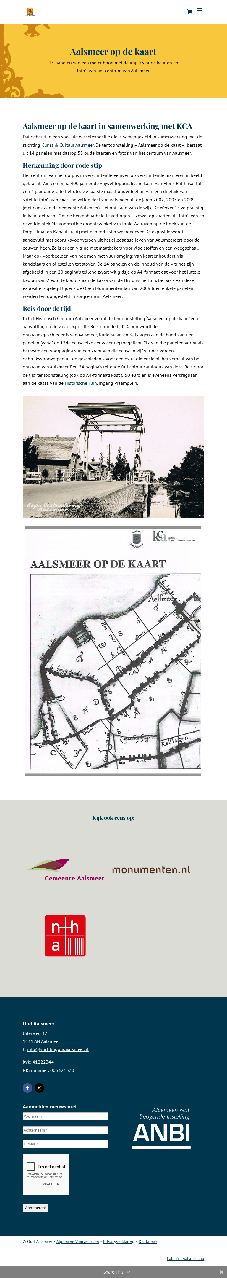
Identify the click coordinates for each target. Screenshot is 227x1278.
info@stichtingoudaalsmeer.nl (58, 1049)
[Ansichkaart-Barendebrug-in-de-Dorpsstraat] (113, 516)
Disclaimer (148, 1241)
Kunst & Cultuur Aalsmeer (67, 145)
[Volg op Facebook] (27, 1088)
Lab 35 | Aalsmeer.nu (185, 1258)
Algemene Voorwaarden (77, 1241)
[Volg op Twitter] (39, 1088)
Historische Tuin (81, 383)
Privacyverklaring (118, 1241)
